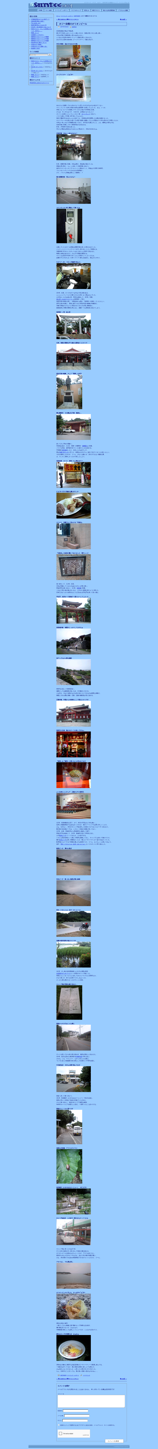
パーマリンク (86, 1375)
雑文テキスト (96, 10)
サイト (59, 1420)
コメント (61, 1394)
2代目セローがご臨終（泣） (39, 46)
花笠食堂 (65, 450)
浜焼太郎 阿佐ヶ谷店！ (37, 21)
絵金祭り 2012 (35, 48)
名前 (59, 1411)
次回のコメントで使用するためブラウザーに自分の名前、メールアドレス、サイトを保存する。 (88, 1425)
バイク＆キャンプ (76, 10)
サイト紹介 (48, 10)
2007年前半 (77, 16)
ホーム (58, 16)
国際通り (85, 446)
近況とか (86, 10)
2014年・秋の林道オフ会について (41, 27)
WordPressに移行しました (39, 42)
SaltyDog (74, 27)
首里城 (79, 588)
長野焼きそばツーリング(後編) (40, 36)
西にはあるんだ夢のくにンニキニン (67, 19)
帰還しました (35, 33)
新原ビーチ (62, 835)
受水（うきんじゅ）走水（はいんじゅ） (73, 844)
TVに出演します (36, 23)
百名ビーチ (62, 840)
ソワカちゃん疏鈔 (123, 10)
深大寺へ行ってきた (37, 67)
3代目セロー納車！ (36, 44)
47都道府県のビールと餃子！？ (40, 19)
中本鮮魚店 (78, 1056)
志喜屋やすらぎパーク (63, 973)
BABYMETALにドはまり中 (39, 25)
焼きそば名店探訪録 (109, 10)
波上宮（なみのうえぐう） (64, 299)
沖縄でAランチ (64, 452)
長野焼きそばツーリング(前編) (40, 40)
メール (60, 1415)
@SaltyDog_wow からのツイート (39, 83)
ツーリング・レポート (61, 10)
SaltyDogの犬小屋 (51, 5)
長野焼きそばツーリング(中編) (40, 38)
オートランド (86, 114)
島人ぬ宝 (123, 19)
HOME (40, 10)
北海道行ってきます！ (37, 35)
